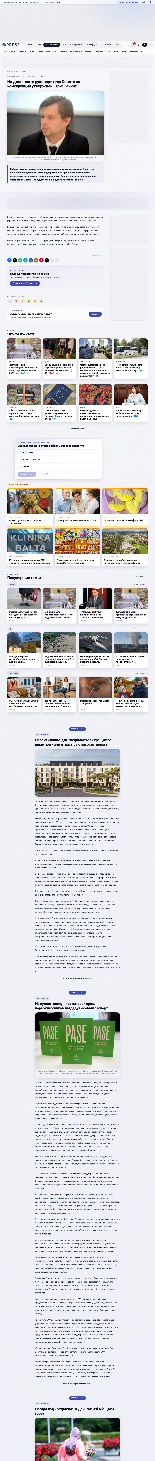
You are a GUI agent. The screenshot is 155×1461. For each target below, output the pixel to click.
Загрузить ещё (77, 429)
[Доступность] (150, 2)
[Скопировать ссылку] (57, 260)
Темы (5, 51)
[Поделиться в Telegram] (25, 260)
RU (145, 45)
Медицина (99, 51)
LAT (150, 45)
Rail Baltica (134, 51)
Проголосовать (27, 474)
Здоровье (88, 51)
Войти (144, 2)
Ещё (116, 45)
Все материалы (141, 584)
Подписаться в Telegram (25, 283)
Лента (38, 45)
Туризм (115, 51)
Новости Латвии (51, 45)
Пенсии (12, 51)
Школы (124, 51)
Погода (40, 51)
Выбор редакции (93, 45)
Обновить (141, 577)
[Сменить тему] (138, 44)
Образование (51, 51)
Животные (63, 51)
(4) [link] (50, 373)
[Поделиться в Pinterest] (41, 260)
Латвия (31, 51)
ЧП (10, 629)
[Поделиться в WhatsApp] (20, 260)
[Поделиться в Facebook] (9, 260)
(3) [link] (21, 373)
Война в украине (76, 51)
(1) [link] (90, 376)
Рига (108, 51)
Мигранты (22, 51)
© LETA (41, 76)
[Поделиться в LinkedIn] (31, 260)
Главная (29, 45)
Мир (64, 45)
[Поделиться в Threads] (47, 260)
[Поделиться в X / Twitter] (15, 260)
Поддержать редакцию (128, 2)
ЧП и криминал (76, 45)
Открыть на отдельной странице (77, 978)
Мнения (108, 45)
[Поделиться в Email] (52, 260)
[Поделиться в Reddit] (36, 260)
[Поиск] (127, 44)
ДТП (142, 51)
